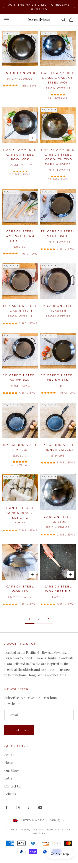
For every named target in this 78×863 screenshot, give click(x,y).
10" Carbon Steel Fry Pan (20, 447)
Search (9, 754)
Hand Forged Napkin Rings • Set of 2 (20, 512)
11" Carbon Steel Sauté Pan (20, 377)
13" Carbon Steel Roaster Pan (20, 308)
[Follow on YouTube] (40, 807)
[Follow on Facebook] (6, 807)
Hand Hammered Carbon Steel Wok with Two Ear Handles (58, 157)
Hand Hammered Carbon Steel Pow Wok (20, 154)
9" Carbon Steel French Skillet (58, 447)
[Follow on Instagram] (18, 807)
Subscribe (19, 730)
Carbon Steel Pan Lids (58, 519)
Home (8, 762)
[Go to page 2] (48, 619)
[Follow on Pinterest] (29, 807)
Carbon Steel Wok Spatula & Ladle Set (20, 236)
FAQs (8, 778)
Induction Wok (20, 73)
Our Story (11, 770)
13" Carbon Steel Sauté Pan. (58, 234)
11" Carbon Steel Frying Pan (58, 377)
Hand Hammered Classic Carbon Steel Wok (58, 77)
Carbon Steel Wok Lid (20, 589)
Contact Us (12, 786)
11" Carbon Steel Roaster (58, 308)
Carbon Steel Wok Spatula (58, 589)
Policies (10, 794)
